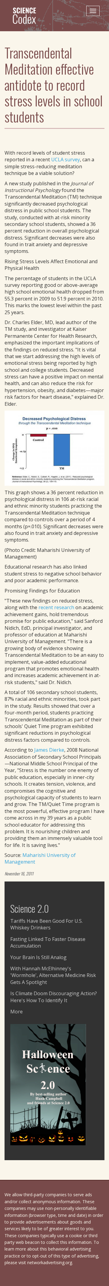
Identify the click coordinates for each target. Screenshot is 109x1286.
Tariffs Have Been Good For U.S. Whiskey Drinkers (46, 924)
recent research (56, 607)
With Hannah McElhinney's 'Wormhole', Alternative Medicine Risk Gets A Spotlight (53, 975)
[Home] (26, 15)
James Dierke (49, 750)
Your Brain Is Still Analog (38, 957)
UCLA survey (65, 159)
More (16, 1011)
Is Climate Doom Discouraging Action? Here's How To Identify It (53, 996)
